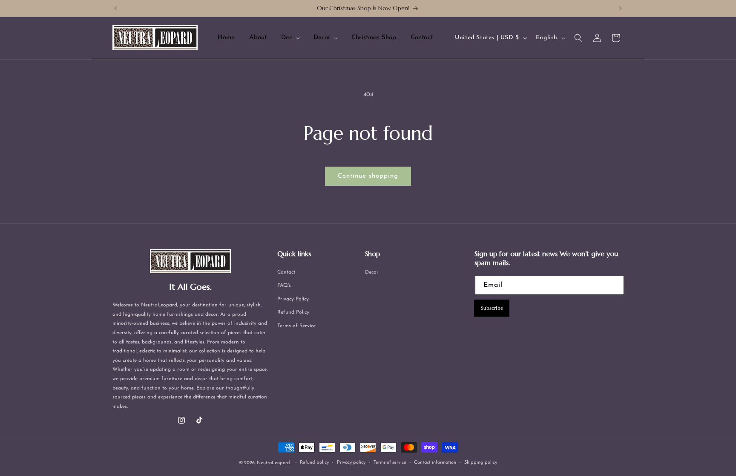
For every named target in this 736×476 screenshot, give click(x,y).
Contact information (435, 462)
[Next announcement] (620, 8)
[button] (290, 38)
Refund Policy (293, 312)
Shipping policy (480, 462)
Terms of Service (296, 326)
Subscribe (491, 308)
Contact (286, 272)
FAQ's (284, 285)
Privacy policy (351, 462)
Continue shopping (368, 176)
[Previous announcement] (115, 8)
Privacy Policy (293, 299)
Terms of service (390, 462)
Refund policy (314, 462)
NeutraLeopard (273, 463)
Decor (372, 272)
